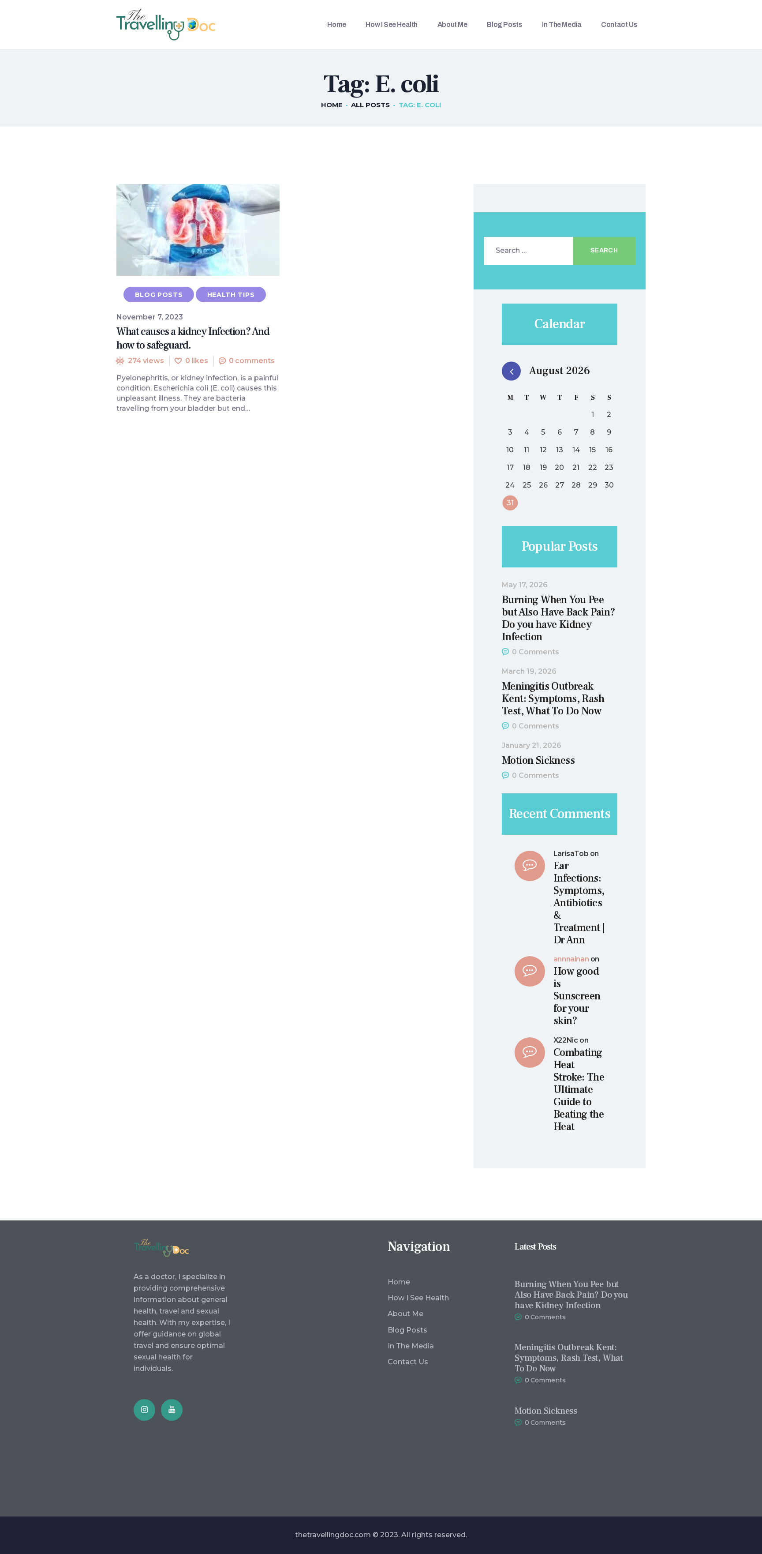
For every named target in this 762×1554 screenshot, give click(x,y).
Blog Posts (159, 295)
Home (332, 105)
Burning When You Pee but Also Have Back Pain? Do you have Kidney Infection (559, 618)
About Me (405, 1314)
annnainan (571, 959)
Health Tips (231, 295)
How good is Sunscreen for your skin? (577, 996)
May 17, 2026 (525, 585)
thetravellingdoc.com (333, 1535)
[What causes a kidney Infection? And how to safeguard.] (181, 229)
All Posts (370, 105)
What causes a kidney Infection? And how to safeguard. (192, 338)
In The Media (411, 1346)
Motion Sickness (538, 760)
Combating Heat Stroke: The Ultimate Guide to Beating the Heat (578, 1090)
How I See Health (418, 1298)
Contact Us (408, 1362)
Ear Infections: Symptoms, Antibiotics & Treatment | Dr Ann (579, 903)
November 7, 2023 (149, 317)
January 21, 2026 (531, 745)
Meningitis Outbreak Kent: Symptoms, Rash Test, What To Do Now (553, 698)
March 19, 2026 (529, 671)
